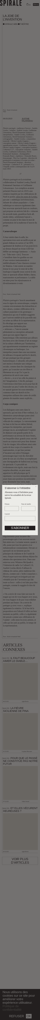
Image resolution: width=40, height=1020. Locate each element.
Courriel (7, 514)
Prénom (7, 504)
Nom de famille (26, 504)
